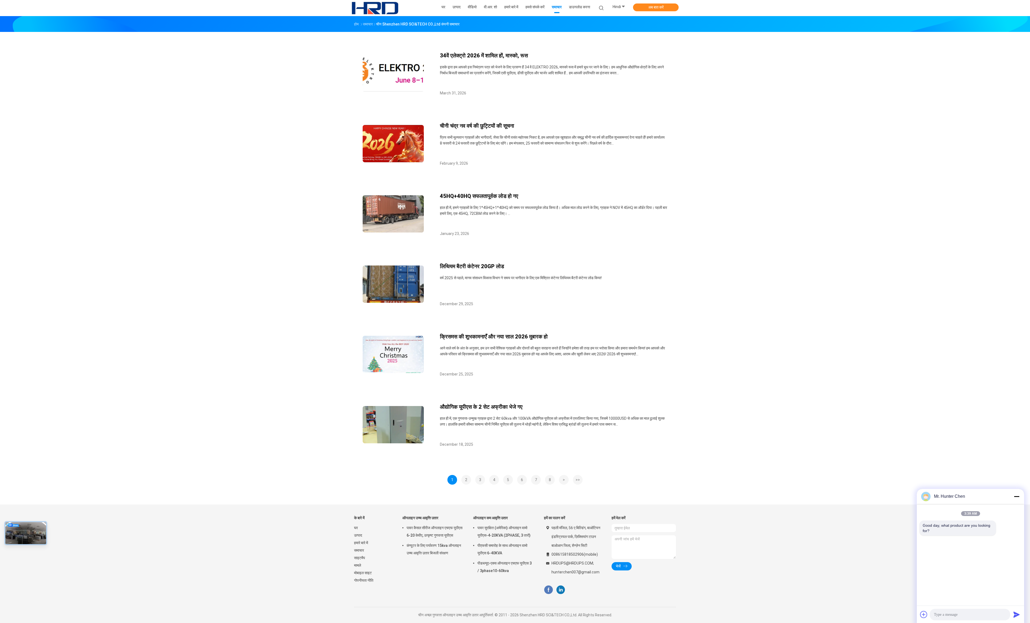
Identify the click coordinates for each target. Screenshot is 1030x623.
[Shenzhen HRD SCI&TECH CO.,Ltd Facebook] (548, 590)
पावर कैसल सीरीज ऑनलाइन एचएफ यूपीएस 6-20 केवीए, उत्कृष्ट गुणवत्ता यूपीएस (434, 531)
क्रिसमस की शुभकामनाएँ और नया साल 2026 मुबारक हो (494, 336)
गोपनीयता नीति (363, 580)
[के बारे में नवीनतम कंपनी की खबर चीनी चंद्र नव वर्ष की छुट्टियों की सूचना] (393, 160)
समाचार (359, 550)
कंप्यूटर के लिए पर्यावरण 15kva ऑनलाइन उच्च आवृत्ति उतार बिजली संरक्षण (434, 549)
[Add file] (924, 614)
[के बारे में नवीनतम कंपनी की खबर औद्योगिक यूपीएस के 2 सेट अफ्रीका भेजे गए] (393, 441)
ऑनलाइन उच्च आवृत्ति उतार (420, 518)
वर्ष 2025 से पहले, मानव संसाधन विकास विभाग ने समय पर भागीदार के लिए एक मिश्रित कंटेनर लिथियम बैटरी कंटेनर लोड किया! (521, 278)
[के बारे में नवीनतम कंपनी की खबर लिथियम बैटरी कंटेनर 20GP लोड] (393, 301)
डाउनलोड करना (579, 7)
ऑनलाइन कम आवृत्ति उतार (490, 518)
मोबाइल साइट (363, 573)
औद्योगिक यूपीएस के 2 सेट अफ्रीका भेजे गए (481, 407)
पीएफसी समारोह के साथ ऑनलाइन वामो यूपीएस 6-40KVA (502, 549)
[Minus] (1016, 496)
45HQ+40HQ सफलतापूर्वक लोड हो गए (479, 196)
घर (356, 528)
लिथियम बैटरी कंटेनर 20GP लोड (472, 266)
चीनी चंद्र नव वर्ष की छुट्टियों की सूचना (477, 126)
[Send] (1016, 614)
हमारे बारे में (361, 543)
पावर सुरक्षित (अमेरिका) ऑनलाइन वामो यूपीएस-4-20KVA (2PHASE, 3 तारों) (504, 531)
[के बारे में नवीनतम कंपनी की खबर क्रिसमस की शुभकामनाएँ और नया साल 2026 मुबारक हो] (393, 371)
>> (578, 480)
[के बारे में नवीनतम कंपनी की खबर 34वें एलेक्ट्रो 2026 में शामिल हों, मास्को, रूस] (393, 90)
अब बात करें (656, 7)
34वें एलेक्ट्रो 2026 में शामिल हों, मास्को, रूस (484, 55)
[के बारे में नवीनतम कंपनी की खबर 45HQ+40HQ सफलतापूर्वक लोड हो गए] (393, 231)
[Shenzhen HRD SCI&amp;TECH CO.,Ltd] (375, 8)
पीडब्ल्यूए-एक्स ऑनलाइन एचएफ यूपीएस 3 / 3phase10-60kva (504, 567)
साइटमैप (359, 558)
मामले (357, 565)
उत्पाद (358, 535)
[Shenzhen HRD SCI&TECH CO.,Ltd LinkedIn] (560, 590)
